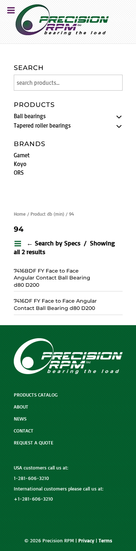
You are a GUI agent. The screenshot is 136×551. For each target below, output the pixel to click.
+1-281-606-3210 (33, 499)
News (20, 418)
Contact (23, 430)
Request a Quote (33, 442)
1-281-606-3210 (31, 478)
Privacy (86, 540)
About (21, 406)
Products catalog (36, 395)
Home (20, 214)
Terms (105, 540)
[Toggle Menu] (11, 10)
